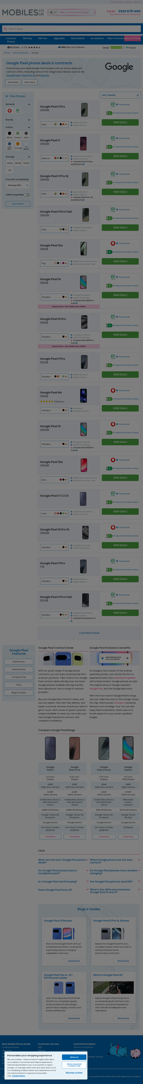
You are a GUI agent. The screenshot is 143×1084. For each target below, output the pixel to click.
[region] (45, 1065)
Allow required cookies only (74, 1065)
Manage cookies (74, 1072)
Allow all (74, 1057)
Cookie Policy (18, 1075)
